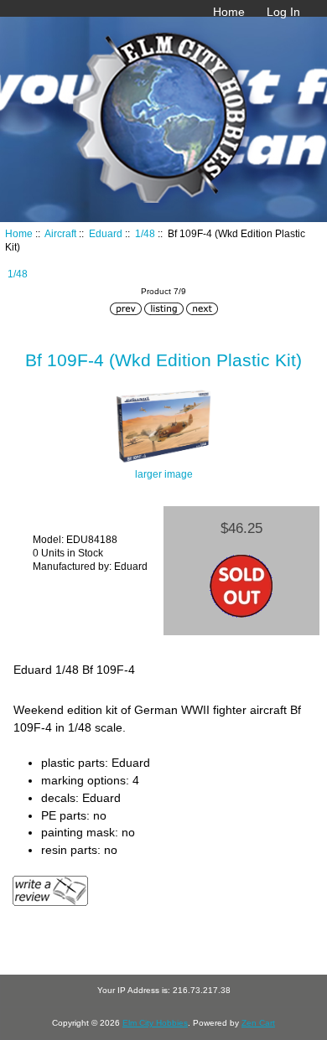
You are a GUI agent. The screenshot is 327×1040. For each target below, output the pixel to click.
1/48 (145, 233)
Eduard (105, 233)
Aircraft (60, 233)
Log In (283, 11)
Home (229, 11)
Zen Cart (258, 1022)
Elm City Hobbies (155, 1022)
